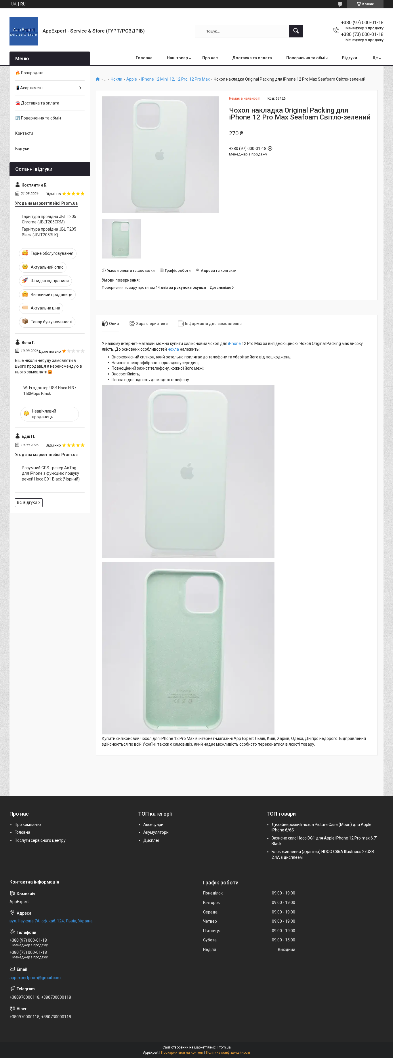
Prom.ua (224, 1047)
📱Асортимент (29, 88)
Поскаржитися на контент (182, 1053)
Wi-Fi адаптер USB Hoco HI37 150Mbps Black (49, 390)
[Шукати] (296, 31)
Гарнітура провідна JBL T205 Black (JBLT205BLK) (49, 232)
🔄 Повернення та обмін (38, 118)
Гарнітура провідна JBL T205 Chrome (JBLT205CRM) (49, 219)
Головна (144, 58)
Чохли (116, 79)
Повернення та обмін (307, 58)
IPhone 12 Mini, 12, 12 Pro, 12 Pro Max (175, 79)
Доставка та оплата (252, 58)
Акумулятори (156, 832)
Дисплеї (151, 840)
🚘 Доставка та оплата (37, 103)
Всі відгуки (27, 502)
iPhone (234, 343)
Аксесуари (153, 824)
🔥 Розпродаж (29, 73)
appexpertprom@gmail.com (35, 977)
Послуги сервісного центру (40, 840)
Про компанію (28, 824)
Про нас (210, 58)
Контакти (24, 133)
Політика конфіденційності (228, 1053)
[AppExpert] (23, 31)
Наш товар (177, 58)
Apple (131, 79)
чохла (173, 349)
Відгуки (349, 58)
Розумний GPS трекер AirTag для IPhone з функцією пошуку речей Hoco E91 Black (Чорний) (51, 473)
